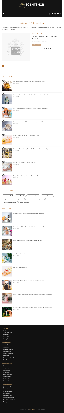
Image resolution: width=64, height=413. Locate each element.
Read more (37, 44)
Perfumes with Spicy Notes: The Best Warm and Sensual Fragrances (28, 213)
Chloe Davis (37, 41)
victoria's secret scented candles (9, 202)
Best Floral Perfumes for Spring (20, 267)
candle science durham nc (33, 195)
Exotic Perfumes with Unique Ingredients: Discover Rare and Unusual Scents (30, 108)
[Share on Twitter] (46, 48)
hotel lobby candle (7, 395)
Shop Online (6, 347)
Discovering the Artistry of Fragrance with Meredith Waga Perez (27, 240)
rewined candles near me (47, 195)
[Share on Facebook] (45, 48)
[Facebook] (49, 13)
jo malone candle (7, 387)
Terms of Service (7, 336)
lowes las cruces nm (8, 360)
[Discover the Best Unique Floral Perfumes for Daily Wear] (7, 140)
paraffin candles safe (24, 202)
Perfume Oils (6, 380)
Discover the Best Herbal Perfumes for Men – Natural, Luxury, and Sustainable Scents (32, 307)
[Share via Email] (50, 48)
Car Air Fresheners (7, 374)
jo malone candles (7, 391)
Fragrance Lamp (7, 378)
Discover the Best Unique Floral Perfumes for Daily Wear (26, 135)
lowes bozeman (7, 351)
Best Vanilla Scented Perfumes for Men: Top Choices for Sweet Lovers (29, 81)
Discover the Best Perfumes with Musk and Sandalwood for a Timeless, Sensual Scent (32, 294)
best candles (6, 389)
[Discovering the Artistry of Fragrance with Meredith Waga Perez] (7, 244)
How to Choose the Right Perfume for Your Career (24, 162)
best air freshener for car (9, 399)
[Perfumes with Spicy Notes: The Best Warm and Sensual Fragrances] (7, 217)
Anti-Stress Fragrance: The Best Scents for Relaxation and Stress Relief (29, 253)
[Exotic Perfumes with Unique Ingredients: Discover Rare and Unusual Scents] (7, 113)
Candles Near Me (7, 345)
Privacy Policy (6, 339)
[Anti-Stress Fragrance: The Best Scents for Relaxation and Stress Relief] (7, 258)
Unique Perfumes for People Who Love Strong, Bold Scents (26, 175)
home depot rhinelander (9, 357)
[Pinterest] (58, 13)
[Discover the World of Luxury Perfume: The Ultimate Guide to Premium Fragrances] (7, 153)
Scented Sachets (7, 376)
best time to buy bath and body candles (35, 199)
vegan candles (20, 199)
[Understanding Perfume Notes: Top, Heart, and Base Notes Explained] (7, 285)
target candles (6, 393)
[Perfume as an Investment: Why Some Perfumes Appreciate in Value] (7, 126)
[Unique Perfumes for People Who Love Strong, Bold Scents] (7, 180)
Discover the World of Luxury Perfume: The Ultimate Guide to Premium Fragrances (32, 148)
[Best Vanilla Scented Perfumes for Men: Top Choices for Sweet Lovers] (7, 86)
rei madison (6, 355)
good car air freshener (8, 397)
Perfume (5, 365)
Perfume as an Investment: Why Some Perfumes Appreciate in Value (28, 122)
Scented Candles (38, 33)
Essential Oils (6, 370)
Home (4, 330)
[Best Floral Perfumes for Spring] (7, 271)
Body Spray (6, 368)
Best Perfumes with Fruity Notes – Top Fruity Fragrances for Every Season (30, 226)
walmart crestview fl (8, 353)
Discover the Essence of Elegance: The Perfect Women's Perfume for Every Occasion (32, 95)
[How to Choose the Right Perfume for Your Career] (7, 167)
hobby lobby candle (20, 195)
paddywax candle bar (8, 349)
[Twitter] (52, 13)
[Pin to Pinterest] (48, 48)
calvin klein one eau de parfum (53, 199)
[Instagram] (55, 13)
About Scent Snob (7, 332)
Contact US (6, 334)
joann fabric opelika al (8, 195)
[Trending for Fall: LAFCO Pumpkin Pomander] (16, 47)
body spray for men (8, 402)
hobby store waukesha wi (8, 199)
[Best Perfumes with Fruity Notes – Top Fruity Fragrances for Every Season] (7, 231)
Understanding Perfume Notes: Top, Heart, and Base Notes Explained (28, 280)
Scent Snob (32, 409)
